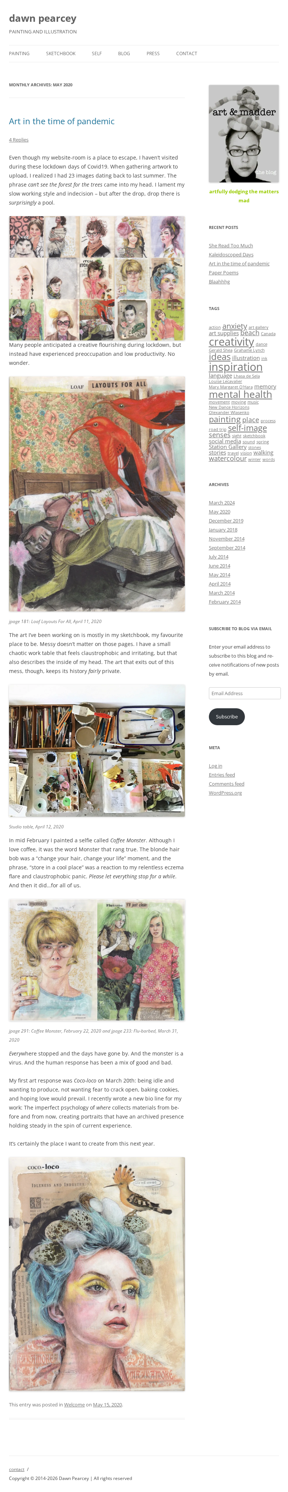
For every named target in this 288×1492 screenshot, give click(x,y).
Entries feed (222, 774)
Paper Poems (223, 272)
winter (254, 459)
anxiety (234, 326)
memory (265, 386)
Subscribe (227, 716)
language (220, 375)
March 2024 (222, 502)
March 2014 (222, 592)
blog (124, 53)
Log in (215, 765)
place (250, 419)
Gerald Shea (220, 350)
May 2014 (219, 574)
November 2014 (226, 538)
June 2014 (219, 565)
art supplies (224, 333)
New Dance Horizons (229, 407)
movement (219, 402)
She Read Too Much (231, 245)
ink (264, 358)
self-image (247, 427)
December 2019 (226, 520)
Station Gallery (228, 446)
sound (249, 441)
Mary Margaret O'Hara (231, 387)
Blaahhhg (219, 281)
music (253, 402)
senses (220, 434)
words (268, 459)
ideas (220, 357)
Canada (268, 333)
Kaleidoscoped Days (231, 254)
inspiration (236, 366)
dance (261, 344)
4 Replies (18, 139)
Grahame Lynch (249, 350)
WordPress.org (225, 792)
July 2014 (218, 556)
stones (254, 447)
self (97, 53)
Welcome (74, 1404)
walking (263, 452)
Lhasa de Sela (247, 376)
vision (246, 453)
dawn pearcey (42, 18)
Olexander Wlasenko (229, 412)
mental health (240, 394)
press (153, 53)
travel (233, 453)
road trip (217, 429)
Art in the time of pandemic (62, 120)
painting (19, 53)
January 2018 (223, 529)
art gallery (258, 327)
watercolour (228, 458)
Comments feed (226, 783)
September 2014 (227, 547)
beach (250, 332)
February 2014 (225, 601)
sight (237, 435)
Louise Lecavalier (225, 381)
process (268, 420)
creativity (231, 341)
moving (238, 402)
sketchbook (60, 53)
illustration (246, 357)
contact (186, 53)
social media (225, 441)
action (215, 327)
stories (217, 452)
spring (262, 441)
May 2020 (219, 511)
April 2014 (220, 583)
